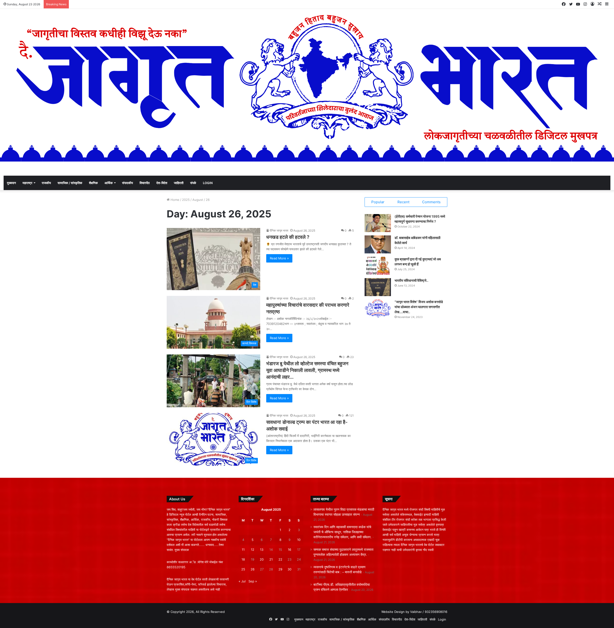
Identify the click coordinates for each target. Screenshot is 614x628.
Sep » (252, 581)
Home (174, 200)
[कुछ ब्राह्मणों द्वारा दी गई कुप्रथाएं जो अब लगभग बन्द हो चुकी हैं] (378, 266)
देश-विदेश (161, 183)
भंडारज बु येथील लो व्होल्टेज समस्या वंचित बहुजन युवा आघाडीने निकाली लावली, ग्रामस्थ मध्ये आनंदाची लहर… (307, 370)
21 (271, 559)
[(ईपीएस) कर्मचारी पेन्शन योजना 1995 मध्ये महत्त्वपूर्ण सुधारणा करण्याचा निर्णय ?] (378, 223)
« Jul (242, 581)
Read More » (279, 258)
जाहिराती (178, 183)
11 (243, 549)
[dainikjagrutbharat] (307, 87)
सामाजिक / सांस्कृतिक (70, 183)
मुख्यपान (11, 183)
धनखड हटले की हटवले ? (287, 237)
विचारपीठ (145, 183)
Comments (431, 202)
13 (261, 549)
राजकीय (46, 183)
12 (252, 549)
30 (289, 569)
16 (289, 549)
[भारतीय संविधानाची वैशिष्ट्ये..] (378, 287)
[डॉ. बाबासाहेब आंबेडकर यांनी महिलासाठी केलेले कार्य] (378, 244)
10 (299, 540)
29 (280, 569)
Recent (403, 202)
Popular (377, 202)
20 (262, 559)
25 (243, 569)
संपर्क (193, 183)
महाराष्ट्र (27, 183)
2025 (186, 200)
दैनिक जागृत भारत (279, 230)
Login (208, 183)
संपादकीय (127, 183)
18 (243, 559)
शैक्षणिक (93, 183)
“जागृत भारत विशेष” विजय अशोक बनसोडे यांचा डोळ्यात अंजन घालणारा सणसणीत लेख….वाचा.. (419, 307)
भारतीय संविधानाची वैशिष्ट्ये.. (411, 280)
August (197, 200)
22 (280, 559)
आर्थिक (109, 183)
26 (252, 569)
